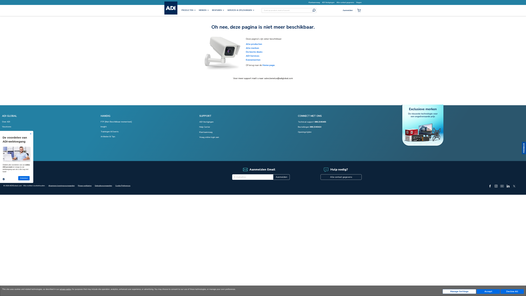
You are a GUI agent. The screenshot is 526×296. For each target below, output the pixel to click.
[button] (524, 148)
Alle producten (254, 44)
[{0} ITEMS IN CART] (359, 11)
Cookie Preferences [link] (122, 186)
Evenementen (253, 59)
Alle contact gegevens (341, 177)
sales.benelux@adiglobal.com (278, 78)
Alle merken (252, 48)
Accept (488, 291)
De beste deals (254, 51)
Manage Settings (459, 291)
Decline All (512, 291)
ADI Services (252, 55)
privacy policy (65, 289)
